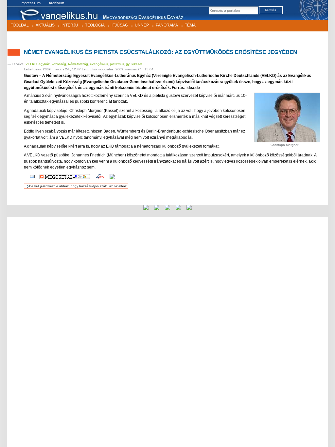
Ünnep (142, 25)
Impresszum (31, 3)
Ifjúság (120, 25)
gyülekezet (134, 64)
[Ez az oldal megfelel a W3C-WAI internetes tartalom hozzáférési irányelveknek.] (189, 207)
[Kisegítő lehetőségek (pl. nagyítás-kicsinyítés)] (112, 176)
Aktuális (45, 25)
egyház (44, 64)
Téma (190, 25)
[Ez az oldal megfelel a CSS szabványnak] (167, 207)
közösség (59, 64)
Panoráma (167, 25)
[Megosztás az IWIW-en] (99, 176)
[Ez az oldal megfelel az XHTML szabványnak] (156, 207)
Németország (78, 64)
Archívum (56, 3)
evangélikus (99, 64)
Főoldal (19, 25)
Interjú (70, 25)
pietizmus (117, 64)
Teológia (95, 25)
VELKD (31, 64)
